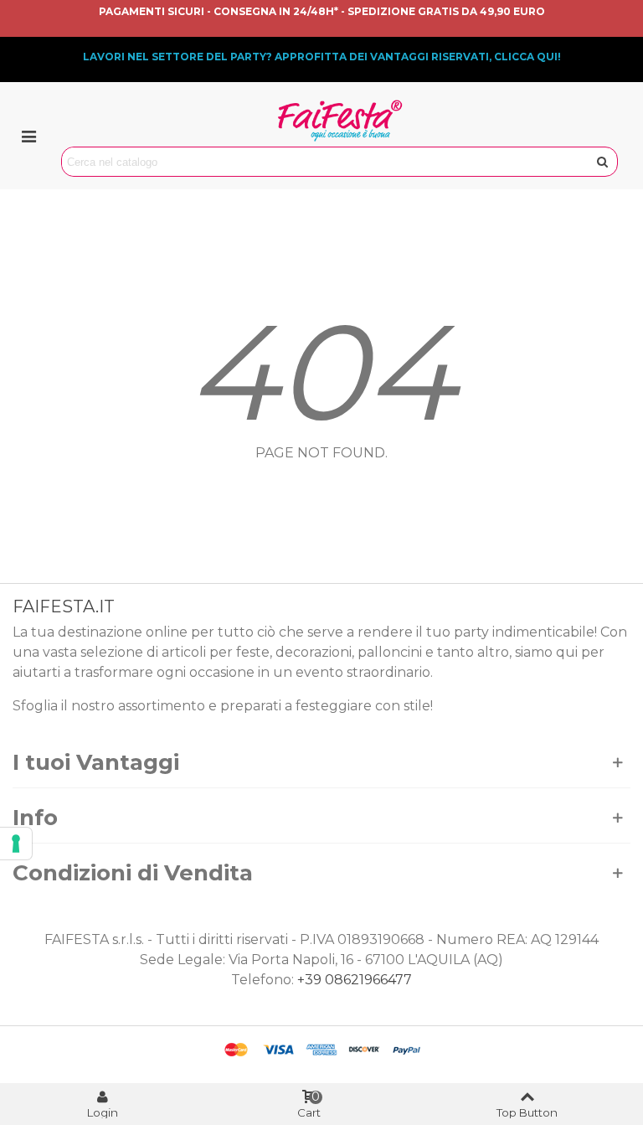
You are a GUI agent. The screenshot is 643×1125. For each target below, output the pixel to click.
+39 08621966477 (354, 980)
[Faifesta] (340, 121)
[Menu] (28, 136)
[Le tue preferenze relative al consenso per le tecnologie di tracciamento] (16, 843)
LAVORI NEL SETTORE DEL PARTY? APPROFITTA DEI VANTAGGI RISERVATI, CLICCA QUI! (322, 56)
